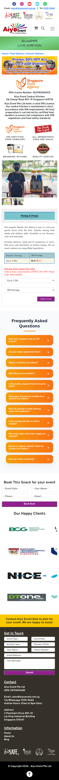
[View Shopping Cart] (36, 28)
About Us (9, 736)
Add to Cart (45, 299)
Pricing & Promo (29, 215)
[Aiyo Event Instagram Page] (22, 3)
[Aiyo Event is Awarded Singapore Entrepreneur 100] (38, 15)
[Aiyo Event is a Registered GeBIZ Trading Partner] (49, 15)
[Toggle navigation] (52, 28)
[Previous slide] (7, 180)
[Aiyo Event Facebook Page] (14, 3)
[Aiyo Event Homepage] (15, 28)
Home (5, 53)
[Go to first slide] (52, 180)
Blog (6, 739)
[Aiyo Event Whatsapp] (45, 3)
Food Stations (17, 53)
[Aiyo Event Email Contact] (37, 3)
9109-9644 (49, 8)
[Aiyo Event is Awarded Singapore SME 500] (28, 15)
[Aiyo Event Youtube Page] (30, 3)
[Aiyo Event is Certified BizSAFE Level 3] (13, 15)
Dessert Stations (35, 53)
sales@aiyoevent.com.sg (23, 8)
